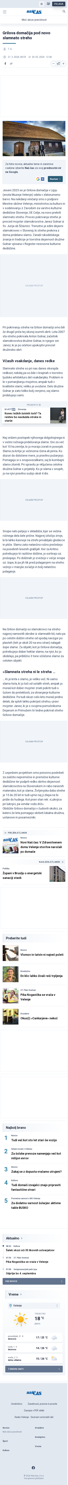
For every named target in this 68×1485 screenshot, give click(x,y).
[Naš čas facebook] (33, 1467)
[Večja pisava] (63, 64)
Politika (6, 869)
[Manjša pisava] (53, 64)
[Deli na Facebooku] (5, 63)
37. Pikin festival (28, 990)
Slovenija (22, 409)
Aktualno (12, 1238)
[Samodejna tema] (41, 4)
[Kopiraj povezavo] (11, 63)
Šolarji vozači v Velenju (21, 1149)
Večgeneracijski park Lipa (25, 1269)
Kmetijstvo (25, 971)
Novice (23, 838)
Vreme (13, 1294)
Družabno (24, 1014)
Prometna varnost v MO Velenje (25, 1198)
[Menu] (5, 12)
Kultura (14, 1180)
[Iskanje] (64, 11)
